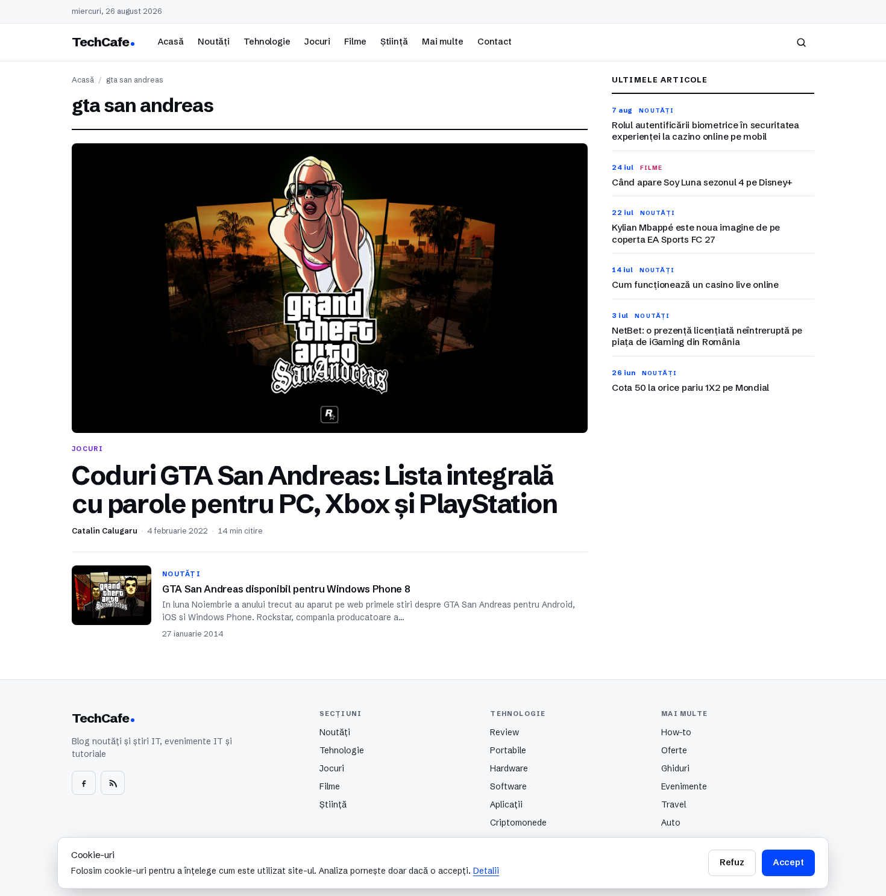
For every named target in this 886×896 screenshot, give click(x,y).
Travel (673, 804)
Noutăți (214, 41)
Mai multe (442, 41)
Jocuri (317, 41)
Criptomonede (518, 822)
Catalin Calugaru (104, 530)
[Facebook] (84, 783)
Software (508, 786)
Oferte (674, 750)
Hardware (509, 768)
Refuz (732, 862)
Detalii (486, 870)
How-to (676, 732)
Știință (394, 41)
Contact (494, 41)
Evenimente (684, 786)
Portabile (508, 750)
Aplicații (506, 804)
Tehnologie (267, 41)
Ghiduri (675, 768)
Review (504, 732)
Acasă (170, 41)
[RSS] (113, 783)
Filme (355, 41)
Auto (670, 822)
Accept (788, 862)
